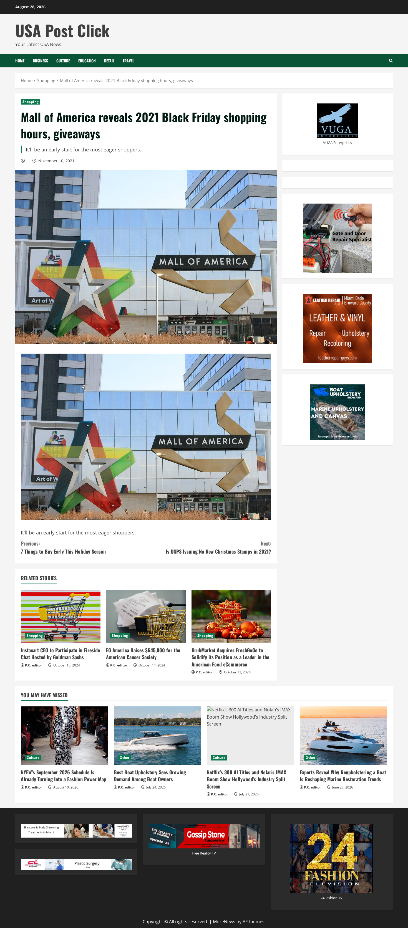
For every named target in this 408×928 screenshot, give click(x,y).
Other (125, 757)
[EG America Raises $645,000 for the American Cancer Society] (146, 616)
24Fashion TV (331, 897)
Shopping (30, 101)
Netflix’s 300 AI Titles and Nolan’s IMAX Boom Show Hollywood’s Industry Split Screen (246, 779)
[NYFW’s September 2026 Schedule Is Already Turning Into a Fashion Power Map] (64, 735)
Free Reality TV (204, 853)
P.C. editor (33, 665)
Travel (128, 61)
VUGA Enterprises (337, 142)
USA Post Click (62, 30)
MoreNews (224, 922)
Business (40, 61)
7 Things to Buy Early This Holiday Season (63, 547)
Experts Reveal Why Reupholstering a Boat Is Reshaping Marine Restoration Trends (343, 776)
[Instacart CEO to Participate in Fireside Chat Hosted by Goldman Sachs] (60, 616)
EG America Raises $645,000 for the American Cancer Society (143, 653)
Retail (109, 61)
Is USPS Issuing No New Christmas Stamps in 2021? (218, 547)
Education (87, 61)
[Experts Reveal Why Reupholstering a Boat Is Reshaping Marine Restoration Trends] (343, 735)
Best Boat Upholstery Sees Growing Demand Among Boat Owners (150, 776)
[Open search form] (391, 60)
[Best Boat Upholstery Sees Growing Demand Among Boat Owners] (157, 735)
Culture (63, 61)
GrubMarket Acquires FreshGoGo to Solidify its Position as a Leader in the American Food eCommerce (230, 657)
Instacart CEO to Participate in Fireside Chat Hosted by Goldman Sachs (60, 653)
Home (19, 61)
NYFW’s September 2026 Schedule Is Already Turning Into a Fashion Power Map (63, 776)
